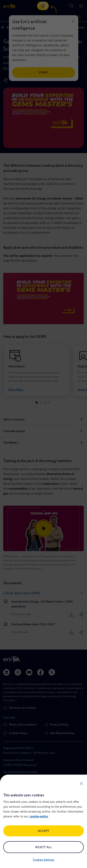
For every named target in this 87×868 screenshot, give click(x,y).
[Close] (81, 783)
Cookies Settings (43, 859)
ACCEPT (43, 830)
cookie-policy (39, 816)
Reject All (43, 847)
